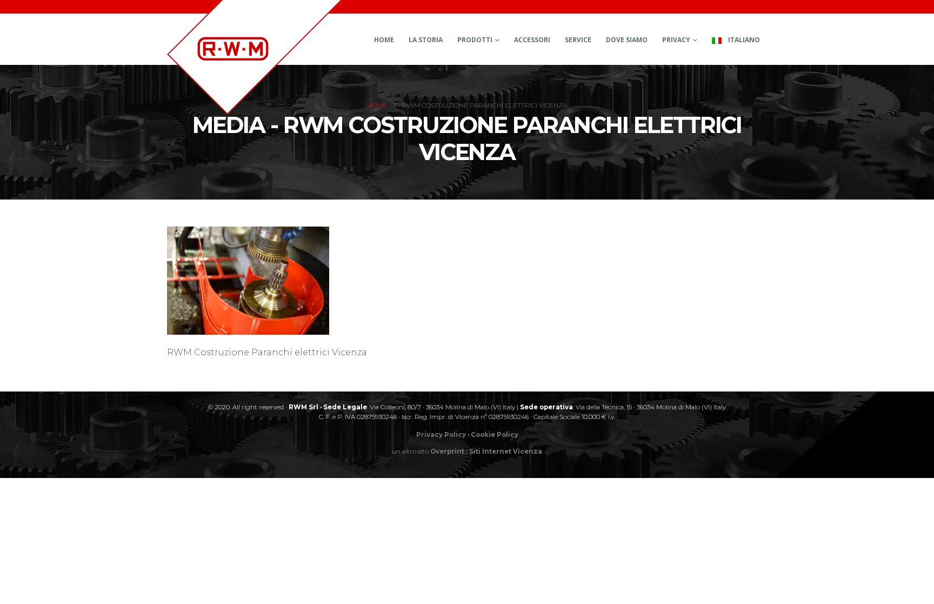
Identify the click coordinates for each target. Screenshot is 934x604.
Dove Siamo (627, 39)
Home (384, 39)
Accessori (532, 39)
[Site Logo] (254, 57)
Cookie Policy (494, 435)
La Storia (426, 39)
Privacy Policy (441, 435)
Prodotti (474, 39)
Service (578, 39)
